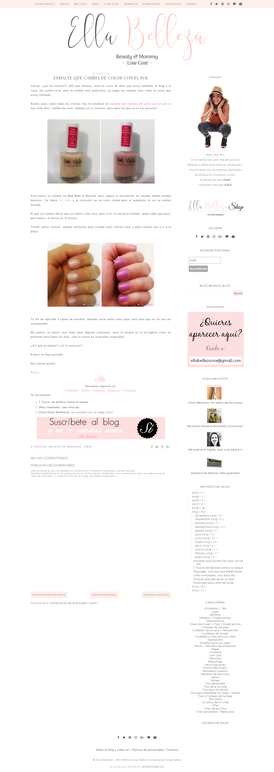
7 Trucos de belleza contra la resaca (63, 402)
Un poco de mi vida (215, 702)
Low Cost (111, 3)
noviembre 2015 (206, 519)
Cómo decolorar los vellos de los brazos (215, 402)
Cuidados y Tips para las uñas (215, 636)
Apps (215, 611)
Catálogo (173, 3)
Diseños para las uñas (215, 642)
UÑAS (95, 3)
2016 (196, 507)
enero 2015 (203, 557)
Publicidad (151, 3)
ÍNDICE (64, 3)
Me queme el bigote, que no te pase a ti (215, 449)
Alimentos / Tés (215, 608)
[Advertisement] (104, 577)
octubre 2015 (204, 522)
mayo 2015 (203, 541)
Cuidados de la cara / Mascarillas (215, 630)
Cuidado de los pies (215, 627)
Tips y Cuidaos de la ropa (215, 696)
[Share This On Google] (168, 447)
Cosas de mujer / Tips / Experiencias (215, 624)
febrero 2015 (204, 553)
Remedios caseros (215, 671)
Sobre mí (131, 3)
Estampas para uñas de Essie (213, 582)
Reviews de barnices (65, 446)
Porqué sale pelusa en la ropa (214, 579)
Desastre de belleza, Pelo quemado (215, 473)
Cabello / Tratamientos (215, 617)
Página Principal (104, 594)
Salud (215, 677)
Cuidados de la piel (215, 633)
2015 (195, 511)
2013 (195, 590)
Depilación (215, 639)
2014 (196, 586)
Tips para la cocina (215, 689)
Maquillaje (215, 661)
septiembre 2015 (207, 526)
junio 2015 (202, 538)
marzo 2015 (203, 549)
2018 (196, 500)
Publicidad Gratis (215, 667)
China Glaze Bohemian (54, 412)
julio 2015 (202, 534)
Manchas (215, 658)
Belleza (215, 614)
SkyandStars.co (153, 767)
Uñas (88, 446)
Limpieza (215, 652)
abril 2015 (202, 545)
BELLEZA (80, 3)
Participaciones (215, 664)
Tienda (191, 3)
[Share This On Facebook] (152, 447)
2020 (196, 492)
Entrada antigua (156, 594)
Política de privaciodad (147, 749)
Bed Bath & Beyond (82, 195)
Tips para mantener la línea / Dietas (215, 692)
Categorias (44, 3)
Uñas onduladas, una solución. (59, 407)
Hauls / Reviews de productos (215, 645)
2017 (195, 504)
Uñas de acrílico (215, 708)
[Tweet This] (157, 447)
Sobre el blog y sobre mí (112, 749)
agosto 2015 (203, 530)
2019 (196, 496)
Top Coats (215, 699)
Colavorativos (215, 620)
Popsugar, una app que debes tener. (218, 571)
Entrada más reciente (49, 594)
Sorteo (215, 680)
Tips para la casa (215, 686)
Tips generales (215, 683)
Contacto (172, 749)
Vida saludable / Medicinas (215, 711)
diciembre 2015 (206, 515)
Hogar (215, 649)
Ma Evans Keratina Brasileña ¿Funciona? (215, 426)
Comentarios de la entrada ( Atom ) (74, 603)
